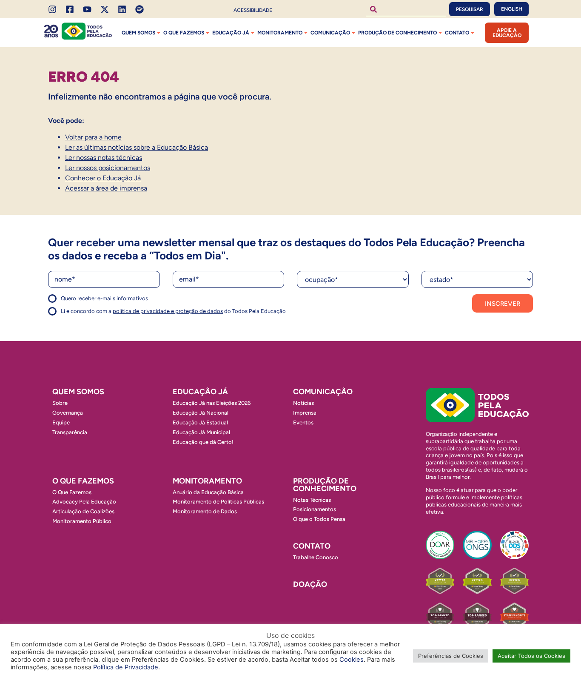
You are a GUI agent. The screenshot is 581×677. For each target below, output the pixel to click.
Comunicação (330, 33)
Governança (67, 413)
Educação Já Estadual (200, 422)
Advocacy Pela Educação (84, 501)
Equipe (61, 422)
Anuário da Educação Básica (208, 492)
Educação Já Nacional (200, 413)
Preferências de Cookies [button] (450, 655)
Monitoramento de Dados (205, 511)
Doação (310, 584)
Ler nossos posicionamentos (107, 168)
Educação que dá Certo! (203, 442)
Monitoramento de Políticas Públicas (218, 501)
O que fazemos (183, 33)
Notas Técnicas (312, 500)
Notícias (303, 403)
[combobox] (406, 9)
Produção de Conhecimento (397, 33)
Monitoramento (279, 33)
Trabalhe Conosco (315, 557)
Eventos (303, 422)
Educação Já (230, 33)
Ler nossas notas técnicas (103, 158)
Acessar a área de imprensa (106, 188)
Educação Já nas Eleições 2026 (212, 403)
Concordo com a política (79, 302)
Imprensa (304, 413)
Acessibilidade (253, 10)
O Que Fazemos (71, 492)
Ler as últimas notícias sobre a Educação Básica (136, 147)
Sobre (60, 403)
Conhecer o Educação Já (103, 178)
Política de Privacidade (125, 667)
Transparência (69, 432)
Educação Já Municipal (201, 432)
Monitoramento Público (81, 521)
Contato (457, 33)
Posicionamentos (314, 509)
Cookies (351, 659)
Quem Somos (138, 33)
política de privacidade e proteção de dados (168, 311)
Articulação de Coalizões (83, 511)
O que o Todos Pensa (319, 519)
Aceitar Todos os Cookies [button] (531, 655)
